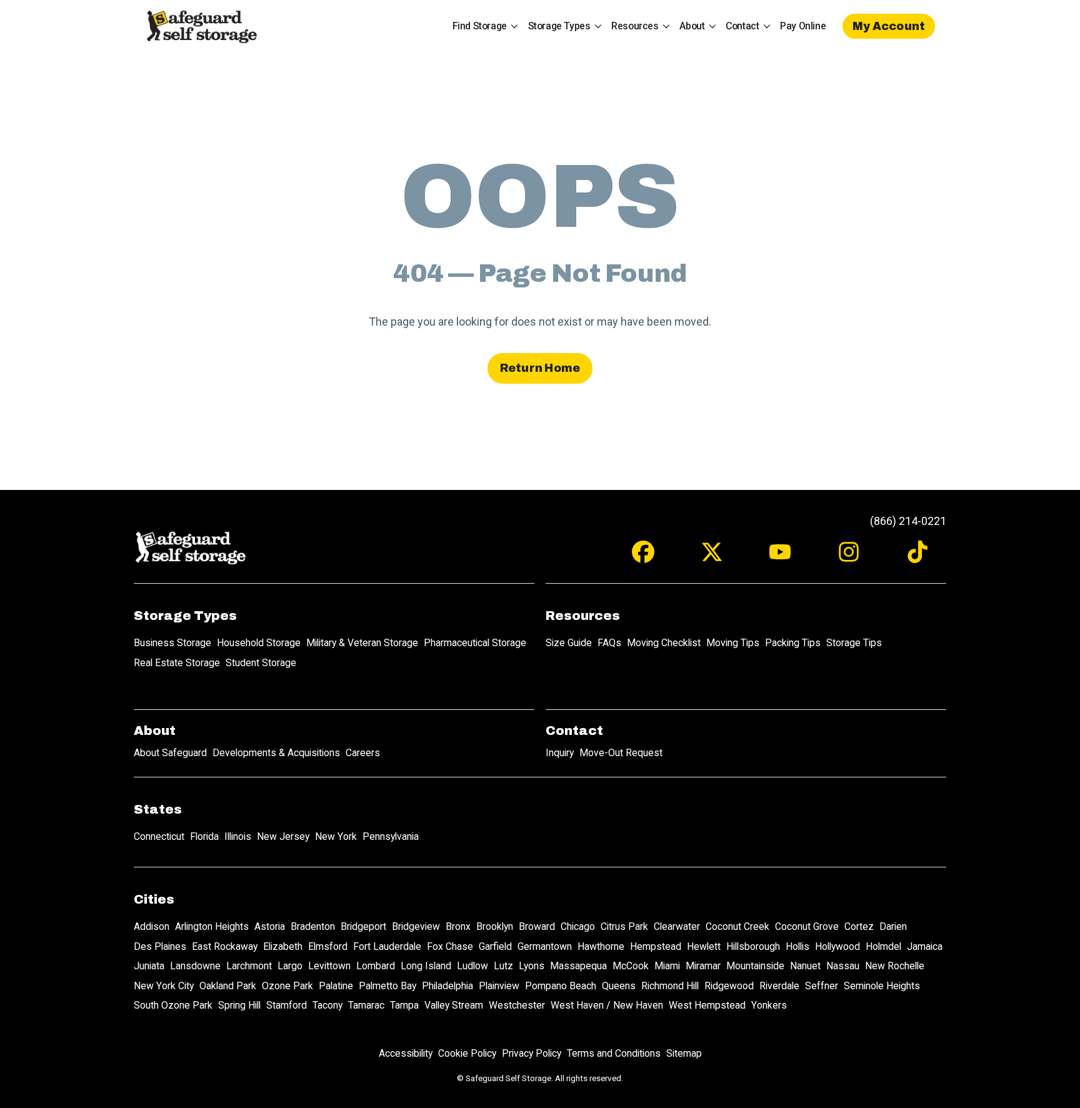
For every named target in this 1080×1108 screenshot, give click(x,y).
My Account (889, 26)
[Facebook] (643, 557)
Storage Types (559, 26)
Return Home (540, 368)
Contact (742, 26)
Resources (634, 26)
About (691, 26)
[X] (712, 557)
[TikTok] (917, 557)
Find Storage (479, 26)
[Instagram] (849, 557)
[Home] (201, 26)
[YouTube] (780, 557)
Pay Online (803, 26)
